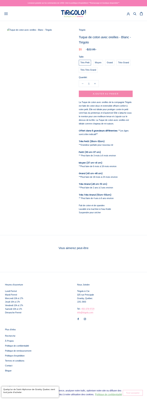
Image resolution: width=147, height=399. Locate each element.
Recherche (10, 336)
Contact (8, 365)
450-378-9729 (87, 309)
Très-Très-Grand (88, 70)
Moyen (98, 62)
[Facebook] (78, 319)
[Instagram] (85, 319)
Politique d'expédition (15, 355)
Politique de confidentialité (17, 346)
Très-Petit (84, 62)
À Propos (9, 341)
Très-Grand (123, 62)
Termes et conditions (14, 360)
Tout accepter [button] (133, 393)
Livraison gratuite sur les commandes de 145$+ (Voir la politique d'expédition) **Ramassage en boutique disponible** (73, 3)
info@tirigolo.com (85, 312)
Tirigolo (82, 30)
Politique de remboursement (18, 351)
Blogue (8, 370)
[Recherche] (134, 13)
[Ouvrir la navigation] (6, 13)
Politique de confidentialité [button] (108, 394)
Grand (110, 62)
